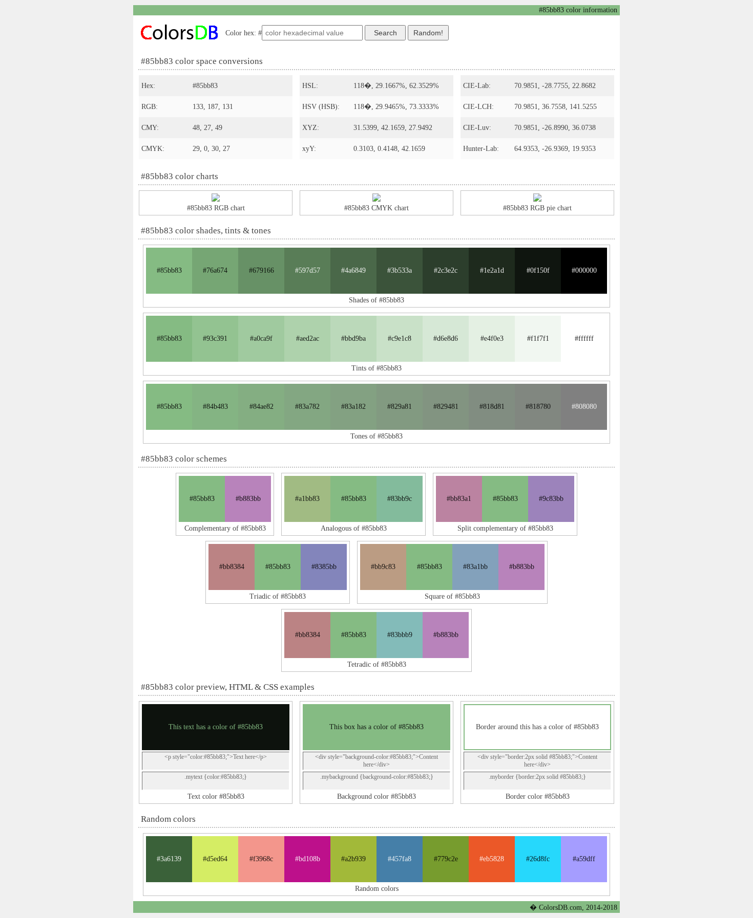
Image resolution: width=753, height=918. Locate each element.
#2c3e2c (445, 270)
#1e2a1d (492, 270)
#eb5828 (491, 859)
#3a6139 (169, 859)
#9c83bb (551, 498)
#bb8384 (231, 567)
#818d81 (492, 406)
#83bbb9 (399, 635)
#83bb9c (399, 498)
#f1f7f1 (538, 338)
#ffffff (584, 338)
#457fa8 (399, 859)
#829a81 (399, 406)
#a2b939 (353, 859)
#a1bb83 (307, 498)
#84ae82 (261, 406)
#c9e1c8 (399, 338)
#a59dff (584, 859)
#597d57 (307, 270)
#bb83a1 (459, 498)
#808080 (584, 406)
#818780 (538, 406)
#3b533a (399, 270)
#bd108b (307, 859)
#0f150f (538, 270)
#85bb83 (169, 270)
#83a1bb (475, 567)
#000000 (584, 270)
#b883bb (248, 498)
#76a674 (215, 270)
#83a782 (307, 406)
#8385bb (324, 567)
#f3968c (261, 859)
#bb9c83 (383, 567)
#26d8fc (538, 859)
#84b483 (215, 406)
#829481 (445, 406)
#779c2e (446, 859)
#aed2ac (307, 338)
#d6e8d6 (445, 338)
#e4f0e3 (492, 338)
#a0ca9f (261, 338)
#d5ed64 (215, 859)
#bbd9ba (353, 338)
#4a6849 (353, 270)
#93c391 (215, 338)
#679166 (261, 270)
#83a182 (353, 406)
